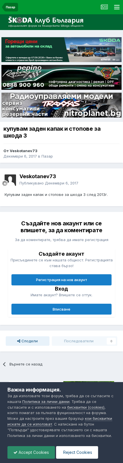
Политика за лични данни (46, 401)
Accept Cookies (33, 452)
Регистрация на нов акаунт (61, 279)
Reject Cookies (77, 452)
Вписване (61, 309)
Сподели (29, 341)
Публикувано (48, 183)
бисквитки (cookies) (85, 407)
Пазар (47, 156)
